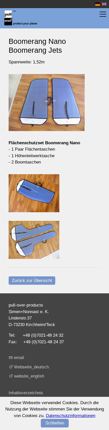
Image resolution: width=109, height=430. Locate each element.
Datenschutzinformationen (70, 415)
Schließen (54, 423)
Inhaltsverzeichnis (26, 392)
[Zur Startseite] (20, 17)
